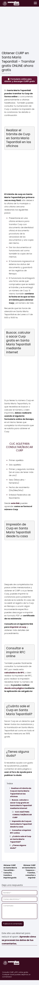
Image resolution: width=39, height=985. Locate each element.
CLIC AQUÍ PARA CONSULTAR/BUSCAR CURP (22, 815)
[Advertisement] (19, 29)
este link (15, 503)
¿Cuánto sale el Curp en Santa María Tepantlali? (20, 839)
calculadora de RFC (14, 672)
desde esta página (14, 688)
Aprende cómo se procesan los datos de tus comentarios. (19, 940)
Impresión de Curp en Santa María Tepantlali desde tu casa (21, 824)
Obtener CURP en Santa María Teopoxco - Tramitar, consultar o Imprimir (29, 871)
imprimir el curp (18, 627)
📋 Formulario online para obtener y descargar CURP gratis (19, 80)
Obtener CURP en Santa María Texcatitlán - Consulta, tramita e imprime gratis (10, 871)
